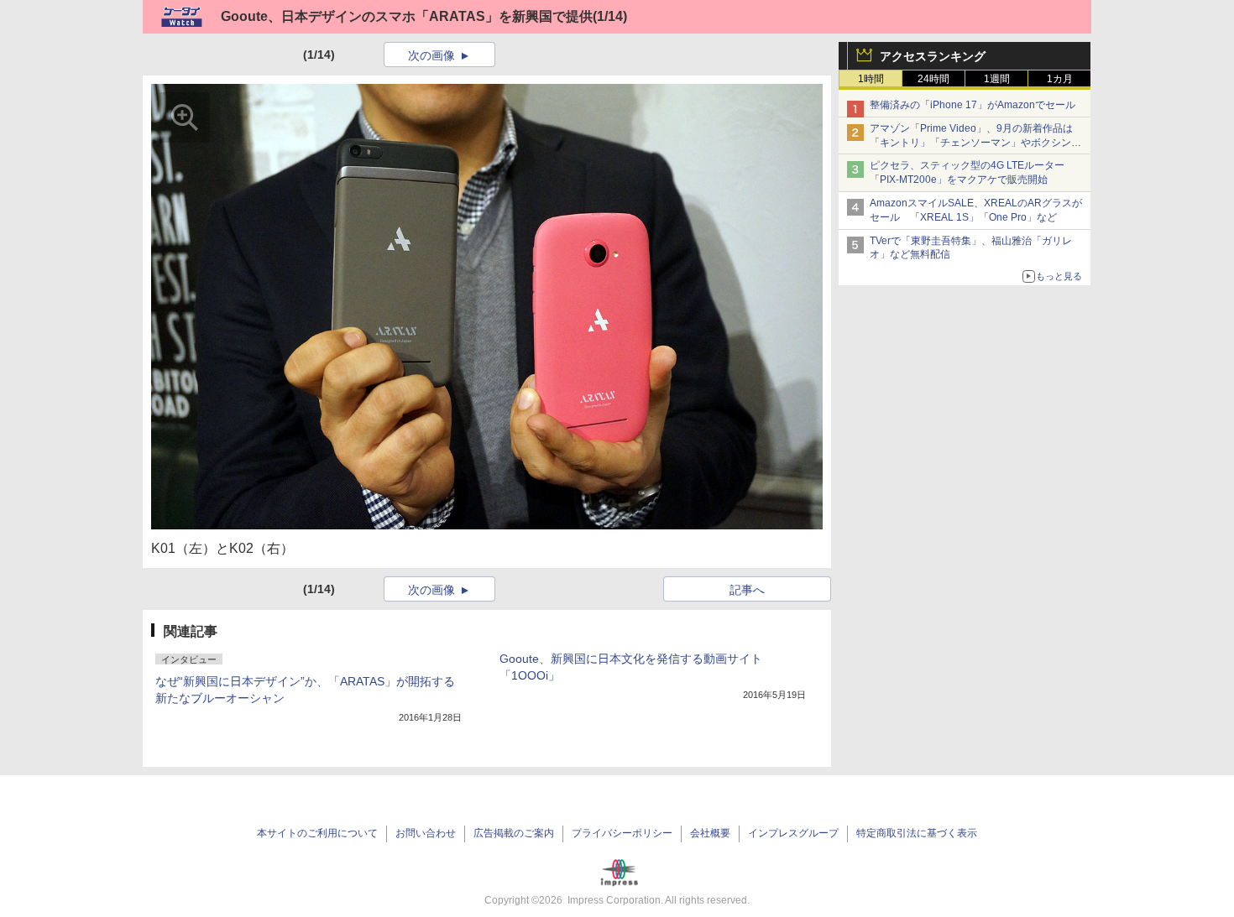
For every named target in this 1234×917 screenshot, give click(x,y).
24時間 (933, 79)
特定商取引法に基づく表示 (916, 833)
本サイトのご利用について (317, 833)
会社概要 (710, 833)
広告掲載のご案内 (513, 833)
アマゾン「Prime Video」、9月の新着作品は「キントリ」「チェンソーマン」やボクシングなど (975, 142)
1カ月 (1060, 79)
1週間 (997, 79)
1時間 (871, 79)
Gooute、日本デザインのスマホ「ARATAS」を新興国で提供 (407, 16)
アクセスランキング (933, 56)
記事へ (747, 590)
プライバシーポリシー (622, 833)
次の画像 (431, 55)
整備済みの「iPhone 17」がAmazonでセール (972, 105)
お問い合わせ (425, 833)
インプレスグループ (793, 833)
